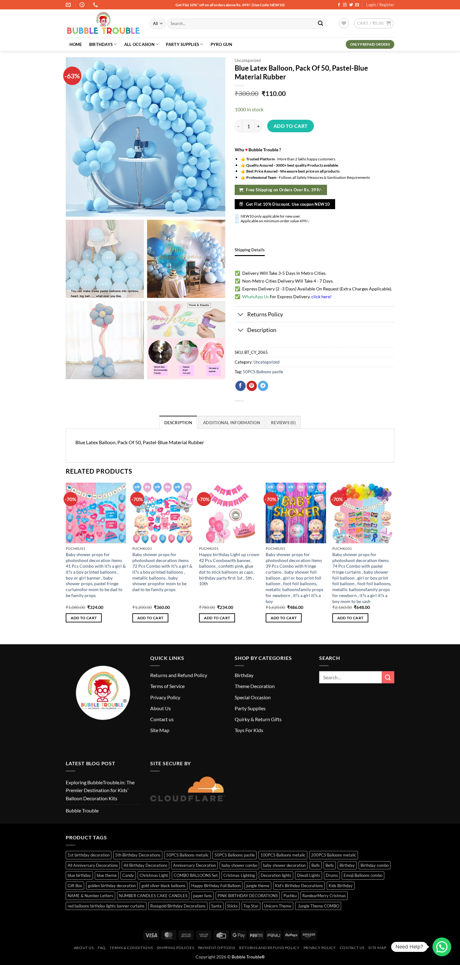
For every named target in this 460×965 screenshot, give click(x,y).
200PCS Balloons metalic (333, 854)
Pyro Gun (221, 44)
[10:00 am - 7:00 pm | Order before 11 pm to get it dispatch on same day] (82, 4)
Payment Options (216, 947)
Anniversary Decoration (194, 865)
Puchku (290, 895)
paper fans (202, 895)
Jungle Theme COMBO (318, 905)
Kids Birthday (341, 885)
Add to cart (290, 126)
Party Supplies (182, 44)
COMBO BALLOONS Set (196, 875)
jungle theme (257, 885)
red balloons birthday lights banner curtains (106, 905)
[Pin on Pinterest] (252, 386)
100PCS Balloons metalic (282, 854)
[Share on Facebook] (240, 386)
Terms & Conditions (131, 947)
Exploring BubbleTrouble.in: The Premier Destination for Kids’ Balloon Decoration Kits (100, 790)
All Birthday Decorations (145, 865)
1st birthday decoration (89, 854)
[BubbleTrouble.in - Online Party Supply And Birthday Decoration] (103, 24)
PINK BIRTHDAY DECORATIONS (247, 895)
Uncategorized (248, 60)
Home (75, 44)
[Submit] (320, 23)
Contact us (162, 719)
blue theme (107, 875)
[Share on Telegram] (263, 386)
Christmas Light (154, 875)
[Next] (392, 558)
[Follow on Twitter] (351, 5)
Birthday (244, 675)
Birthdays (101, 44)
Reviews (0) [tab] (283, 422)
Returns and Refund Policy (178, 675)
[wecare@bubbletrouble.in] (69, 4)
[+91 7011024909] (96, 4)
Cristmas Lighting (239, 875)
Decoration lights (276, 875)
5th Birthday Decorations (138, 854)
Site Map (159, 730)
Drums (332, 875)
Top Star (250, 905)
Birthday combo (374, 865)
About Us (160, 708)
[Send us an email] (357, 5)
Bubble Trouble (82, 810)
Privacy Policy (165, 697)
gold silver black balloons (163, 885)
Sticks (232, 905)
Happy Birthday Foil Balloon (216, 885)
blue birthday (79, 875)
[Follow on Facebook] (339, 5)
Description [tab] (178, 422)
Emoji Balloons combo (363, 875)
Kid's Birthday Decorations (299, 885)
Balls (315, 865)
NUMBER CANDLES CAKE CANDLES (153, 895)
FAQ (102, 947)
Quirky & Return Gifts (258, 719)
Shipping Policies (175, 947)
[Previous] (66, 558)
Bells (329, 865)
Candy (128, 875)
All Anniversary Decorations (93, 865)
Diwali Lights (308, 875)
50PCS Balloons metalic (187, 854)
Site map (377, 947)
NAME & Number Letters (90, 895)
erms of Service (168, 686)
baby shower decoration (284, 865)
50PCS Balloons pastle (263, 371)
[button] (374, 23)
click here (320, 296)
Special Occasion (253, 697)
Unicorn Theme (277, 905)
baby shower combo (239, 865)
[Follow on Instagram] (345, 5)
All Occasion (139, 44)
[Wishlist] (344, 23)
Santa (216, 905)
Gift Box (75, 885)
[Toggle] (241, 315)
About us (84, 947)
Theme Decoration (255, 686)
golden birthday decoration (112, 885)
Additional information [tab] (231, 422)
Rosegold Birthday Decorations (178, 905)
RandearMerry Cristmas (324, 895)
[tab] (250, 250)
